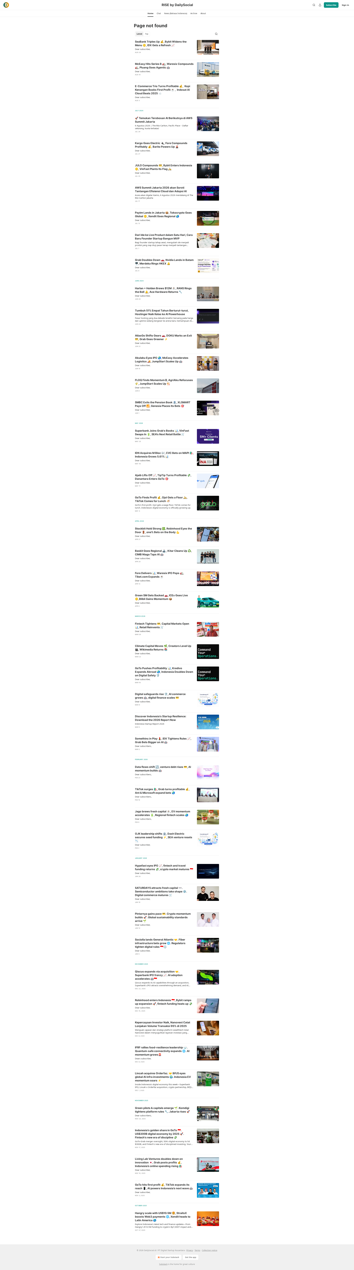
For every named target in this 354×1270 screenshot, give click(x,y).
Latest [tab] (139, 34)
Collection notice (209, 1250)
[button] (150, 13)
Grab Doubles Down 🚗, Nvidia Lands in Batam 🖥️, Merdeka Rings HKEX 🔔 (164, 261)
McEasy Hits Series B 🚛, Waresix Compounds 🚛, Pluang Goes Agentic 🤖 (164, 65)
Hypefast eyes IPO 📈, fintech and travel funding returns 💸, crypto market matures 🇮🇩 (164, 867)
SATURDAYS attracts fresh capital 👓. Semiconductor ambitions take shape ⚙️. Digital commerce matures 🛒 (161, 891)
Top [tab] (146, 34)
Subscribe (331, 5)
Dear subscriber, (142, 49)
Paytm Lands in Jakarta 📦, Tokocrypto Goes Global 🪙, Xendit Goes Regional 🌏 (163, 214)
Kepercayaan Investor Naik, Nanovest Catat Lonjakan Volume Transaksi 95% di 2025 (162, 1024)
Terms (197, 1250)
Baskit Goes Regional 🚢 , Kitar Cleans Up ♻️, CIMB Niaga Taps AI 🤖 (163, 552)
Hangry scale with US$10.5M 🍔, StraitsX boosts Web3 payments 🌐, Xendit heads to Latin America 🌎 (162, 1217)
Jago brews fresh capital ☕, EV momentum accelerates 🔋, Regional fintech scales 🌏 (162, 813)
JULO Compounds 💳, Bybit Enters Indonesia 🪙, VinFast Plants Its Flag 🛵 (163, 167)
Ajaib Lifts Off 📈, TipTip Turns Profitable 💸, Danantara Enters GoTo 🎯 (163, 477)
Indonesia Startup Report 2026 (149, 723)
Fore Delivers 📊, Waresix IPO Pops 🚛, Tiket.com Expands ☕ (159, 575)
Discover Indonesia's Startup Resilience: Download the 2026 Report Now (160, 718)
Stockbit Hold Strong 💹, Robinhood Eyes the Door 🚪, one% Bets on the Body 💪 (163, 530)
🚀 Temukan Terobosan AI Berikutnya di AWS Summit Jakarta (163, 120)
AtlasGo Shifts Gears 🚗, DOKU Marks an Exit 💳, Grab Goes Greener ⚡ (163, 337)
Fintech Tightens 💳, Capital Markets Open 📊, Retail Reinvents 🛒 (162, 625)
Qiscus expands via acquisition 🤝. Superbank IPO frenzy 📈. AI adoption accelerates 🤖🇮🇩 (159, 975)
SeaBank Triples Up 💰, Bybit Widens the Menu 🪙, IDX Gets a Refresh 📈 (161, 43)
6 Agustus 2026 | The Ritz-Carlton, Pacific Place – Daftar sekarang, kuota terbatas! (161, 127)
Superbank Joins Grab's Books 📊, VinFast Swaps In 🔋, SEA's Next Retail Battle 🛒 (162, 432)
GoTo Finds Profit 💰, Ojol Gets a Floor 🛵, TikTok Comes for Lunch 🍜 (161, 499)
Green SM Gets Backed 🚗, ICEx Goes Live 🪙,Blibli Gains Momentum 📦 (161, 597)
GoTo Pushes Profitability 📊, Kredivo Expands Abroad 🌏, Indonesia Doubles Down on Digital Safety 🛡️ (164, 672)
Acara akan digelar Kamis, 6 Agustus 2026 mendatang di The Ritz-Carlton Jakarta (164, 196)
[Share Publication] (320, 5)
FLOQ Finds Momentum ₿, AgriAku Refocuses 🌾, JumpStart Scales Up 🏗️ (164, 382)
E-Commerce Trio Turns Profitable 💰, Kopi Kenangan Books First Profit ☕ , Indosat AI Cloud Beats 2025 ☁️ (162, 90)
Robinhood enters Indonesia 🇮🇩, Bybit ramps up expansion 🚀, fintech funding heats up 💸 (163, 1002)
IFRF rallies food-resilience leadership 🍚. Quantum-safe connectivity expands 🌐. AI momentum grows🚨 (162, 1051)
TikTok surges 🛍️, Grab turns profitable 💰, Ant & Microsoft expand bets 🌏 (162, 791)
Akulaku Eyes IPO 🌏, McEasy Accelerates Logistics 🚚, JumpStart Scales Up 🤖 (161, 359)
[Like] (137, 56)
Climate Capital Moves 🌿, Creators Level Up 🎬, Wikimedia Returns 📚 (163, 647)
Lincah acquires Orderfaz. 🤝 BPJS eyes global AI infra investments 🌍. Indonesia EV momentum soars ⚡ (163, 1077)
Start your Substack (169, 1257)
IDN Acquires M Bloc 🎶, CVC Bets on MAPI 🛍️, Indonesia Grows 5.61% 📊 (164, 454)
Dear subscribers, (143, 746)
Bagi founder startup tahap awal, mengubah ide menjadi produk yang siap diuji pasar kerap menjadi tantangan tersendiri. (162, 244)
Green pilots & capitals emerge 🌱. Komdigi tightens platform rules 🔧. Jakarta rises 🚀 (162, 1109)
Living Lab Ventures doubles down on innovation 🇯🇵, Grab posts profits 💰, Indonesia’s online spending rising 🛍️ (159, 1162)
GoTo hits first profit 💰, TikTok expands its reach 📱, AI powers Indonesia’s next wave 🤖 (164, 1186)
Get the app (190, 1257)
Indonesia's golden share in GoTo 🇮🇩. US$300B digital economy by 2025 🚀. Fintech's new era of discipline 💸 (159, 1134)
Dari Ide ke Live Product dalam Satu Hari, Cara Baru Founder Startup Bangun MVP (164, 236)
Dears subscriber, (143, 1058)
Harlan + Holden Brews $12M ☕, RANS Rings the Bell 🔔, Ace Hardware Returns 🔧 (163, 290)
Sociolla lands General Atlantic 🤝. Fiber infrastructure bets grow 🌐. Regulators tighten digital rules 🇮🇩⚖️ (160, 943)
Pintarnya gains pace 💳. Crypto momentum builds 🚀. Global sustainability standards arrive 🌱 (163, 917)
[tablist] (142, 34)
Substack (163, 1264)
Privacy (189, 1250)
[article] (177, 49)
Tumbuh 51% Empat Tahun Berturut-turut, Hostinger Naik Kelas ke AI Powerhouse (161, 312)
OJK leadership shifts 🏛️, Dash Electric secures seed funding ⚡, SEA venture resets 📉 (163, 837)
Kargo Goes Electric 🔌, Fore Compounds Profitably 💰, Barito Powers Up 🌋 (161, 145)
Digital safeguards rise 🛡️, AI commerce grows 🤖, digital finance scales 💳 (160, 696)
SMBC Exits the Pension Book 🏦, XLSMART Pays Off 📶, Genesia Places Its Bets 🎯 (162, 404)
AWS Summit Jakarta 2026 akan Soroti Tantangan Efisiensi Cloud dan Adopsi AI (161, 189)
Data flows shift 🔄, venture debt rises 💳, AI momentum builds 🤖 (163, 768)
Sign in (345, 5)
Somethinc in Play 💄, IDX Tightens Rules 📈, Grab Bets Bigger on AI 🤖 (163, 740)
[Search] (314, 5)
